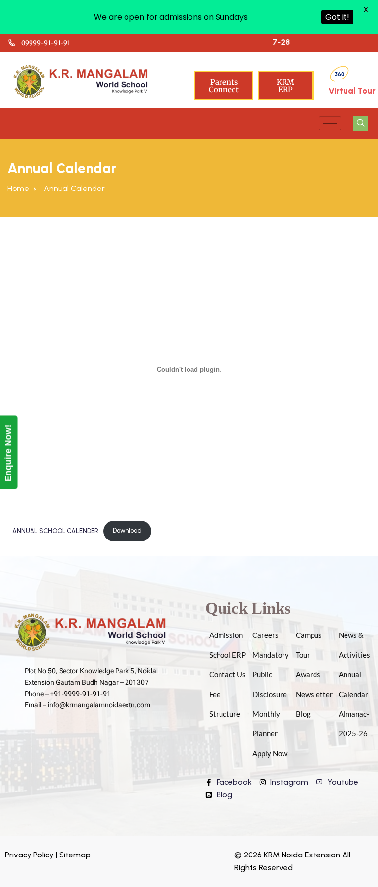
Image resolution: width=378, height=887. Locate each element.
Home (18, 188)
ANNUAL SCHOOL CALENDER (55, 530)
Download (127, 530)
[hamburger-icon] (330, 123)
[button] (360, 123)
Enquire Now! (8, 452)
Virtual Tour (352, 90)
